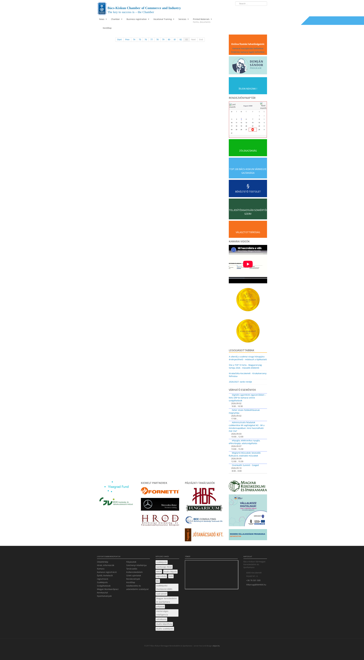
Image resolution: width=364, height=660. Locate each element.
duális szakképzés (164, 628)
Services (182, 19)
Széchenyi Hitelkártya (136, 565)
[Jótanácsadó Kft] (204, 535)
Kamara (100, 568)
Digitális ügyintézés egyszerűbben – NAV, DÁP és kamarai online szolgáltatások (247, 397)
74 (134, 39)
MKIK (158, 571)
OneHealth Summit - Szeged (245, 465)
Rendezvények (133, 579)
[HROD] (160, 521)
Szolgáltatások (103, 585)
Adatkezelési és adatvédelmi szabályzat (137, 587)
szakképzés (161, 562)
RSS (264, 9)
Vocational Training (162, 19)
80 (169, 39)
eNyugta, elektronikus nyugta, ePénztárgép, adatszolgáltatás (244, 442)
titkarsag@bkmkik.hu (256, 584)
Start (119, 39)
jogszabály (161, 576)
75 (140, 39)
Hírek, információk (105, 565)
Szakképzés (102, 582)
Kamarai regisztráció (107, 572)
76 (146, 39)
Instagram (259, 9)
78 (157, 39)
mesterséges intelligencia (162, 613)
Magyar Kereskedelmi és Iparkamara (166, 600)
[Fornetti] (160, 491)
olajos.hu (216, 646)
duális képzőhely (164, 624)
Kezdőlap (130, 582)
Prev (127, 39)
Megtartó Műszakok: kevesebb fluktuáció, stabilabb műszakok (245, 454)
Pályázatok (131, 561)
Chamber (115, 19)
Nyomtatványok (104, 596)
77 (151, 39)
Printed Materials (201, 20)
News (102, 19)
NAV (171, 576)
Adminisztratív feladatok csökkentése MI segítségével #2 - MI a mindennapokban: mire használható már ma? (246, 426)
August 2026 (247, 106)
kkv (157, 581)
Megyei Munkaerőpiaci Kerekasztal (108, 591)
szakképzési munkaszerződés (164, 587)
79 (163, 39)
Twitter (253, 9)
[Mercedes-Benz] (160, 505)
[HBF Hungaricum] (204, 500)
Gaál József (161, 593)
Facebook (248, 9)
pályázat (160, 606)
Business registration (137, 19)
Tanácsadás (131, 568)
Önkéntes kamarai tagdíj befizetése (248, 52)
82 (181, 39)
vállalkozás (161, 619)
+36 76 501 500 (253, 580)
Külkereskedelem (134, 572)
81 (175, 39)
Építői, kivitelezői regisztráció (105, 577)
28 (252, 129)
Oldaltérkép (102, 561)
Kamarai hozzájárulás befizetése (247, 48)
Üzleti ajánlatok (133, 575)
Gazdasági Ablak (164, 566)
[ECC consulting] (204, 520)
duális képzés (170, 571)
